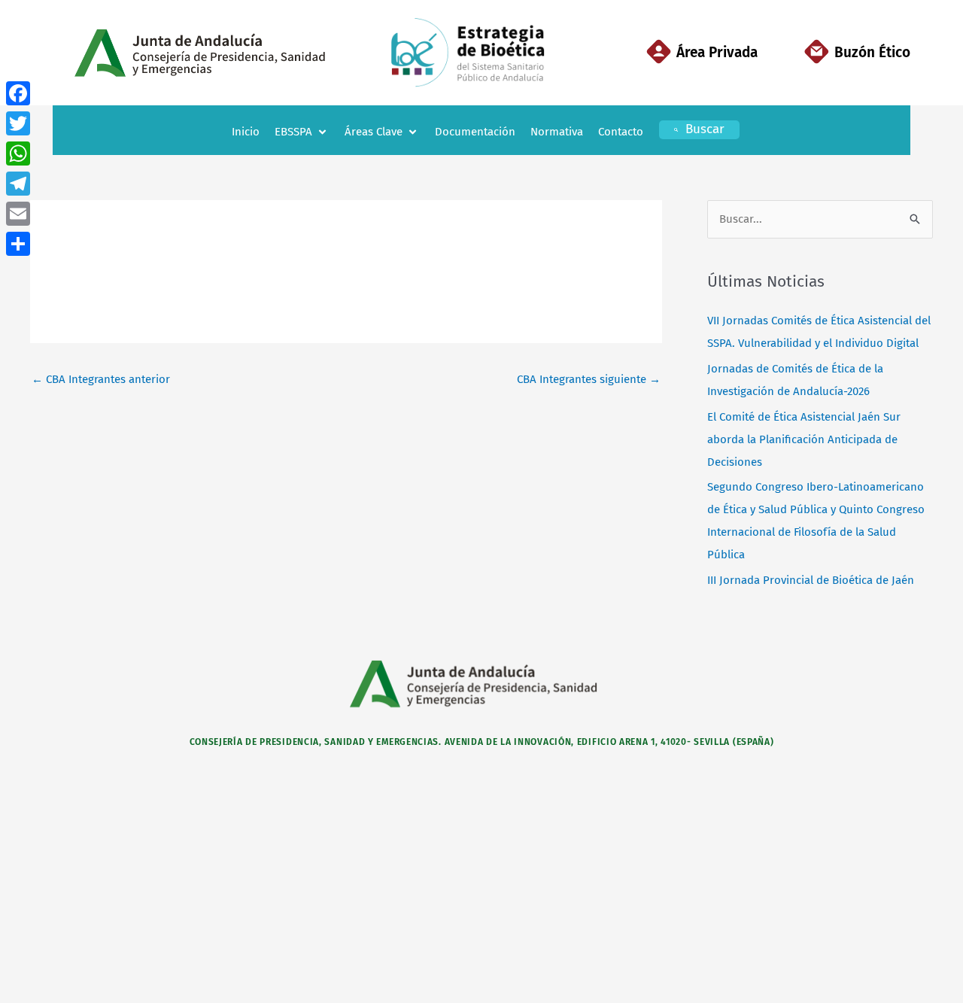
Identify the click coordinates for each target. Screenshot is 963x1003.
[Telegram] (18, 184)
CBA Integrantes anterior (101, 379)
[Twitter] (18, 123)
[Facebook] (18, 93)
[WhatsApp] (18, 153)
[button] (302, 132)
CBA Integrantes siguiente (589, 379)
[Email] (18, 214)
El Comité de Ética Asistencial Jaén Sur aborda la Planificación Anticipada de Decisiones (804, 439)
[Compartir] (18, 244)
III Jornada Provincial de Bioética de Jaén (810, 580)
